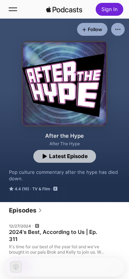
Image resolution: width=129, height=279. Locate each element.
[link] (25, 210)
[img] (64, 9)
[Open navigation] (13, 9)
